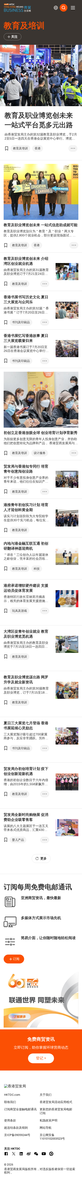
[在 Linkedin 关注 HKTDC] (21, 1154)
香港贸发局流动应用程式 (56, 1102)
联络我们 (10, 1102)
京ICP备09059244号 (17, 1135)
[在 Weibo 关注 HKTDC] (29, 1154)
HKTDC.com (12, 1094)
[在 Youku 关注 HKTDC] (51, 1154)
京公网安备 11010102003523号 (52, 1137)
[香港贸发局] (41, 1088)
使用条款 (10, 1120)
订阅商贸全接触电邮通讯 (20, 1109)
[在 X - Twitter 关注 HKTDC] (14, 1154)
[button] (72, 7)
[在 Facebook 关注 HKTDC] (6, 1154)
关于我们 (45, 1094)
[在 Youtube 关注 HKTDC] (44, 1154)
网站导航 (45, 1127)
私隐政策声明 (48, 1120)
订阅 (16, 959)
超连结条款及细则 (16, 1127)
